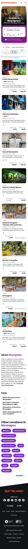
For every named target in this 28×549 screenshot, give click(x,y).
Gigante (18, 460)
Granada (6, 450)
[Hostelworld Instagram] (12, 500)
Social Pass (14, 515)
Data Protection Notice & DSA (14, 530)
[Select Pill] (21, 2)
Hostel (4, 77)
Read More (16, 57)
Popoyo (16, 450)
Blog (3, 511)
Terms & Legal (8, 534)
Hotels (12, 511)
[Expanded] (3, 47)
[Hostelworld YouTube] (16, 500)
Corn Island (6, 460)
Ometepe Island (19, 430)
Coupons (15, 534)
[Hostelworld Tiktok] (23, 500)
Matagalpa (6, 470)
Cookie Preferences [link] (14, 541)
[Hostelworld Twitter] (8, 500)
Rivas (5, 465)
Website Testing (11, 537)
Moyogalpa (6, 455)
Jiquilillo (14, 465)
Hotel (4, 329)
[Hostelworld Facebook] (4, 500)
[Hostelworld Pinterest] (19, 500)
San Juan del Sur (8, 440)
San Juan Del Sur (8, 435)
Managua (6, 430)
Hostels (8, 511)
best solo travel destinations (12, 384)
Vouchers (21, 534)
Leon (20, 445)
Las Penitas (19, 455)
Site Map (19, 537)
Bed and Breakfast (21, 511)
